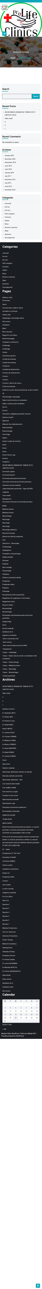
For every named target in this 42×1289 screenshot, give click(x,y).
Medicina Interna (8, 509)
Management (6, 499)
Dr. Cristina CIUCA (8, 732)
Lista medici (6, 495)
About (4, 304)
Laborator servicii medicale (11, 485)
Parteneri (5, 560)
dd (3, 393)
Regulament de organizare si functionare (16, 598)
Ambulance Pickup (8, 951)
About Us (5, 900)
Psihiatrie (5, 588)
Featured (8, 217)
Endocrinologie (7, 427)
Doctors (7, 210)
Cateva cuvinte (7, 865)
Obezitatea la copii (8, 803)
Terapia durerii (7, 819)
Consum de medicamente (11, 372)
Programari (6, 581)
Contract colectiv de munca (11, 383)
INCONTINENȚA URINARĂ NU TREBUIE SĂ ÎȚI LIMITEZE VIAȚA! (17, 466)
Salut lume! (6, 764)
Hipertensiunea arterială (10, 799)
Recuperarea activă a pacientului (13, 594)
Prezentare (6, 300)
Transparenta (7, 649)
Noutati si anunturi (11, 227)
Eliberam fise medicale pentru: (12, 424)
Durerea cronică (7, 417)
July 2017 (8, 176)
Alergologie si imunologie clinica (13, 318)
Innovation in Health (9, 857)
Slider (6, 231)
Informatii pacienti (8, 475)
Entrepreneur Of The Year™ (11, 853)
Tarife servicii (7, 642)
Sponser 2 (5, 920)
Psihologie (5, 591)
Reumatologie (7, 608)
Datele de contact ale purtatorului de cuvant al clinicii (20, 390)
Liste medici (6, 884)
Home (13, 58)
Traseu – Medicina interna (11, 665)
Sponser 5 (5, 908)
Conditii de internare (9, 359)
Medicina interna (7, 512)
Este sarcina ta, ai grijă (10, 791)
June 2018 (8, 169)
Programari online (8, 584)
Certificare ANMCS (8, 861)
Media (4, 505)
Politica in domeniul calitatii (11, 577)
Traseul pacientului (8, 676)
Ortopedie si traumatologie (11, 553)
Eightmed (5, 420)
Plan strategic (7, 567)
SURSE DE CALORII (8, 815)
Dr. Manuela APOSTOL (9, 967)
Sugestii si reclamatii (9, 635)
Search (5, 89)
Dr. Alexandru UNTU (8, 713)
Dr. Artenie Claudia (8, 959)
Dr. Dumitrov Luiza (8, 721)
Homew (5, 458)
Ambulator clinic (7, 987)
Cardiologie (6, 345)
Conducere (6, 366)
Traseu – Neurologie (9, 669)
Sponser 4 (5, 912)
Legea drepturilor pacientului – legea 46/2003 (17, 488)
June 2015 (8, 186)
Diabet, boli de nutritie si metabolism (14, 400)
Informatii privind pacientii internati (14, 478)
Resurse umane (7, 605)
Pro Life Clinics (7, 896)
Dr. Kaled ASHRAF (8, 752)
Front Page (6, 434)
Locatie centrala (7, 888)
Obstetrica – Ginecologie (10, 543)
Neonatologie (7, 516)
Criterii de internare (8, 386)
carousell (8, 203)
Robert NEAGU (7, 728)
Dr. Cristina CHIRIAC (9, 756)
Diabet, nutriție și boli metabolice (13, 403)
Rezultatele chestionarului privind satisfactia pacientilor (17, 616)
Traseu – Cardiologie (9, 652)
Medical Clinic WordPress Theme (13, 1033)
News (7, 224)
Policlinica (5, 574)
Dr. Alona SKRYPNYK (9, 748)
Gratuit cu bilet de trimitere (11, 441)
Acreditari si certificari (9, 311)
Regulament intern (8, 601)
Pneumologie (6, 570)
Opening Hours (7, 947)
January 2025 (9, 155)
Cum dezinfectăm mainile (11, 783)
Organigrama (6, 550)
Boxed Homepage (8, 338)
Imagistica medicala (9, 892)
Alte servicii (6, 321)
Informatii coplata (8, 471)
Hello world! (9, 118)
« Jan (4, 1029)
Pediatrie (5, 564)
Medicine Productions (9, 928)
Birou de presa (7, 331)
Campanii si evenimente (10, 342)
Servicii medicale (8, 628)
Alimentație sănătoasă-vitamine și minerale (17, 772)
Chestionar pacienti (9, 355)
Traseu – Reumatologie (10, 672)
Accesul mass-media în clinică (12, 308)
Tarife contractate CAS (10, 638)
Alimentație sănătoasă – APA (12, 779)
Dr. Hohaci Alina (7, 717)
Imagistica (5, 461)
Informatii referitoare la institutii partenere (16, 481)
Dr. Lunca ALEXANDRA (9, 963)
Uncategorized (10, 238)
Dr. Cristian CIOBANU (9, 736)
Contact (5, 376)
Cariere (4, 352)
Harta (4, 444)
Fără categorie (10, 214)
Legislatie (5, 492)
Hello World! (6, 975)
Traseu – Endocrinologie (10, 662)
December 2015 (10, 179)
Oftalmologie (6, 547)
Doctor (4, 407)
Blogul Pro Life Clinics (9, 335)
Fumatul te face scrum (10, 795)
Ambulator (6, 325)
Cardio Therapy (7, 940)
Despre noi (6, 873)
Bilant (4, 328)
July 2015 (8, 183)
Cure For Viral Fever (9, 932)
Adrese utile (6, 314)
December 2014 (10, 190)
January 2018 (9, 173)
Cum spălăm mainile (9, 787)
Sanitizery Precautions (10, 936)
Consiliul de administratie (10, 369)
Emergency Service (8, 955)
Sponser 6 (5, 904)
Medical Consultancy (9, 944)
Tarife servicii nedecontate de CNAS (14, 645)
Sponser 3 (5, 916)
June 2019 (8, 166)
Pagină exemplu (7, 557)
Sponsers (8, 234)
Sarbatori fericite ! (8, 709)
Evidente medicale (8, 768)
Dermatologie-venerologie (11, 396)
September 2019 (10, 162)
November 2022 (10, 159)
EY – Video (6, 849)
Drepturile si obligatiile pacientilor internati (16, 414)
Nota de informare (8, 533)
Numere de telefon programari (12, 536)
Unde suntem (6, 979)
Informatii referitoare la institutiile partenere (17, 501)
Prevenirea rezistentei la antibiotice (14, 807)
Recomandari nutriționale (10, 811)
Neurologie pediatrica (9, 529)
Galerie (7, 221)
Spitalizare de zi (7, 631)
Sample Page (6, 621)
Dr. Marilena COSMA (9, 740)
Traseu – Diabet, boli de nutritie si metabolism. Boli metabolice (19, 657)
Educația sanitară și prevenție (12, 776)
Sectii (4, 625)
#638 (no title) (7, 297)
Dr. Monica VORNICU (9, 744)
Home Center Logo (8, 455)
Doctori (7, 207)
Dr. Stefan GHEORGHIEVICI (11, 971)
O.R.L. (4, 540)
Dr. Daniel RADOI (7, 724)
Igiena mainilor (7, 823)
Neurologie (6, 519)
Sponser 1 (5, 924)
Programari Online (8, 877)
